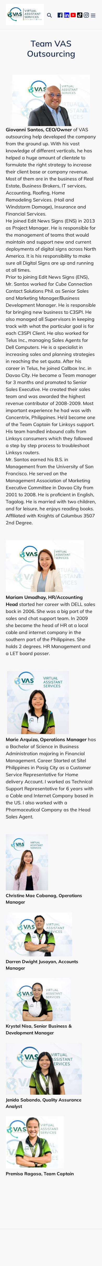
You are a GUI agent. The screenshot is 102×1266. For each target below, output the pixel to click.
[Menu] (93, 15)
